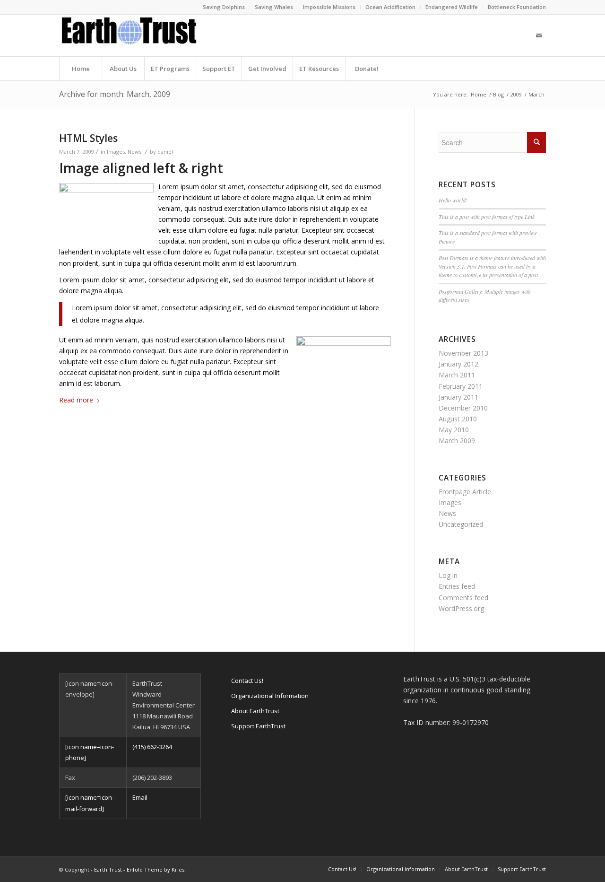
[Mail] (539, 35)
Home (478, 94)
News (134, 151)
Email (139, 797)
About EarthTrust (255, 711)
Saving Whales (274, 6)
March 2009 (457, 440)
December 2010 (463, 407)
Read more (76, 399)
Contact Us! (247, 680)
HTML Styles (88, 138)
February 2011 (461, 386)
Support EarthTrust (258, 726)
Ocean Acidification (390, 6)
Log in (448, 575)
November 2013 (463, 353)
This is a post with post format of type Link (487, 216)
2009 (516, 94)
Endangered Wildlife (451, 6)
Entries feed (457, 586)
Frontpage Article (465, 491)
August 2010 (458, 418)
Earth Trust (108, 869)
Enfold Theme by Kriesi (156, 869)
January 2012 (458, 363)
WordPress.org (461, 608)
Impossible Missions (329, 6)
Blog (498, 94)
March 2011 (457, 374)
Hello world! (453, 200)
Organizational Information (270, 695)
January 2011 (458, 397)
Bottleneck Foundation (517, 6)
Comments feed (463, 597)
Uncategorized (461, 524)
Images (116, 151)
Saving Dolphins (224, 6)
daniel (165, 151)
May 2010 (454, 429)
